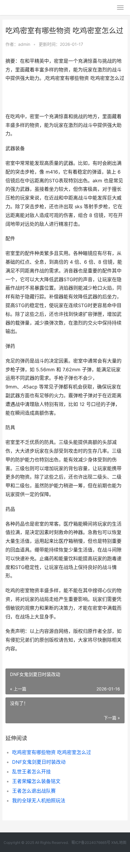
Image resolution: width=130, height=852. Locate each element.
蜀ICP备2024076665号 (90, 842)
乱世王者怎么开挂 (31, 772)
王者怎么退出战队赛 (34, 791)
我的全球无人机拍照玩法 (38, 800)
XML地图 (118, 842)
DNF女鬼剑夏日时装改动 (39, 762)
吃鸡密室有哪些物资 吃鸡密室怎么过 (51, 752)
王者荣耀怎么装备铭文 (36, 781)
